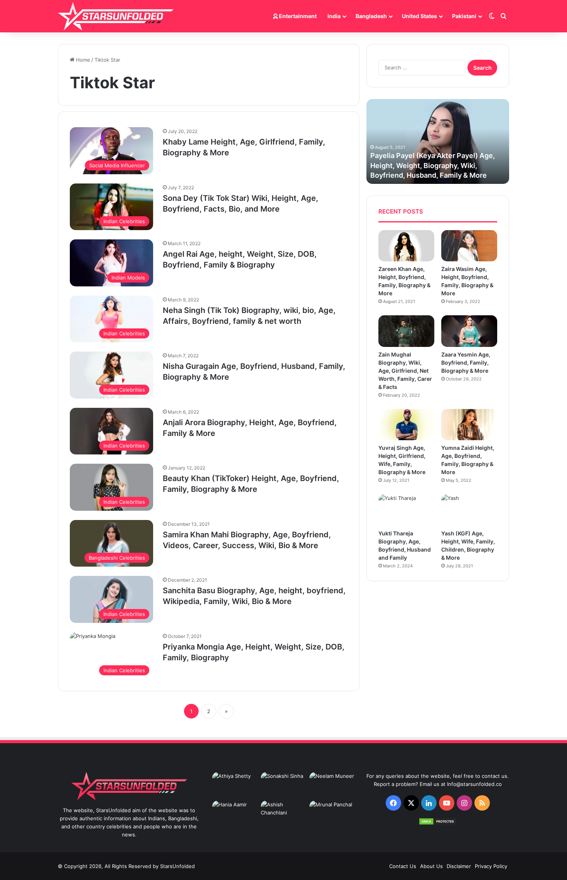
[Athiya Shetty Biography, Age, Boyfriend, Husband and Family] (235, 785)
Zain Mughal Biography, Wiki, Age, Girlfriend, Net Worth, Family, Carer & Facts (405, 370)
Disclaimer (459, 866)
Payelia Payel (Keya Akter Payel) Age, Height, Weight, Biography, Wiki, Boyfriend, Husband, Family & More (432, 165)
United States (419, 16)
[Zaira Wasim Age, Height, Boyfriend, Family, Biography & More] (469, 245)
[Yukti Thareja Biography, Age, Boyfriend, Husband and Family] (406, 510)
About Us (431, 866)
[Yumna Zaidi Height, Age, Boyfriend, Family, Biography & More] (469, 424)
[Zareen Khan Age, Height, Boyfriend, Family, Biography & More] (406, 245)
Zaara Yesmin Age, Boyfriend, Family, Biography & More (465, 362)
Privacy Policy (491, 866)
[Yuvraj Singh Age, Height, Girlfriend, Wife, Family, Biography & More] (406, 424)
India (334, 16)
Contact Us (402, 866)
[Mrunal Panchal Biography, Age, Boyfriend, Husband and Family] (332, 813)
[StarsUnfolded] (116, 16)
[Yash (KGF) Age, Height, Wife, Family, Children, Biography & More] (469, 510)
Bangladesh (371, 16)
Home (82, 60)
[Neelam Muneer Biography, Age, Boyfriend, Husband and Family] (332, 785)
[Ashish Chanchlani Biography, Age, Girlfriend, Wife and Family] (283, 813)
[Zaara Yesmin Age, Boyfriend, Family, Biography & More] (469, 331)
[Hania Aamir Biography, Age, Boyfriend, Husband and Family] (235, 813)
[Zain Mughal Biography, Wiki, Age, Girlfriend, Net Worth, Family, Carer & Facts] (406, 331)
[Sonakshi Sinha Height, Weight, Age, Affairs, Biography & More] (283, 785)
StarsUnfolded (177, 866)
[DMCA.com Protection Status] (437, 823)
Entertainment (297, 16)
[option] (437, 141)
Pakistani (464, 16)
